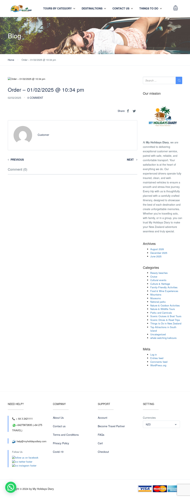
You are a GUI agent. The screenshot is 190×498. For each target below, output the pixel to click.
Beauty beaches (159, 273)
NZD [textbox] (148, 424)
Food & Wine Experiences (164, 291)
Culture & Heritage (160, 283)
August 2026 (157, 249)
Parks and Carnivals (161, 312)
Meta (146, 349)
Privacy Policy (61, 443)
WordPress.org (158, 365)
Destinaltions (92, 8)
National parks (158, 301)
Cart (100, 443)
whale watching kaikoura (163, 338)
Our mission (152, 93)
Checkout (103, 452)
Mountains (155, 294)
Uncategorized (158, 334)
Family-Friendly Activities (164, 287)
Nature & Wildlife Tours (162, 309)
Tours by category (57, 8)
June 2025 (155, 256)
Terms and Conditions (66, 434)
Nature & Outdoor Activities (165, 305)
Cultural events (158, 280)
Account (102, 417)
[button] (10, 487)
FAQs (101, 434)
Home (11, 60)
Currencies (149, 417)
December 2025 (158, 253)
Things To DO (148, 8)
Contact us (120, 8)
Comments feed (158, 361)
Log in (153, 354)
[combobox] (161, 424)
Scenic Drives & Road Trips (165, 320)
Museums (155, 298)
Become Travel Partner (111, 426)
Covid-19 (58, 452)
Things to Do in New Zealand (165, 323)
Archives (149, 243)
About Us (58, 417)
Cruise (153, 276)
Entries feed (156, 358)
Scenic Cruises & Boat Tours (165, 316)
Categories (151, 267)
